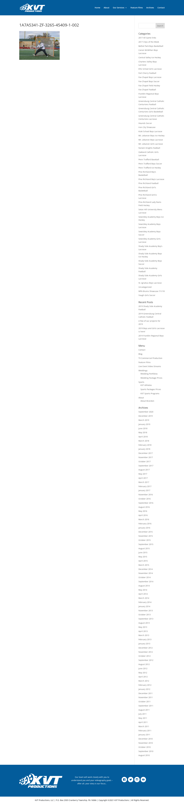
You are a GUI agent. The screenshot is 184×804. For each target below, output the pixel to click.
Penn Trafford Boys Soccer (150, 163)
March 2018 (143, 440)
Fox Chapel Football (147, 89)
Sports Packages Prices (150, 389)
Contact (161, 8)
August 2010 (144, 755)
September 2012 (145, 660)
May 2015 (142, 556)
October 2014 (144, 577)
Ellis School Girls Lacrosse (150, 69)
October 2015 (144, 540)
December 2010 (145, 738)
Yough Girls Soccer (146, 295)
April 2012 (143, 676)
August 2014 (144, 585)
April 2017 (143, 478)
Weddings (142, 370)
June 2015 (142, 552)
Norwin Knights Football (149, 148)
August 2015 (144, 548)
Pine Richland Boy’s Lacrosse (151, 179)
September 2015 (145, 544)
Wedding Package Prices (151, 378)
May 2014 (142, 590)
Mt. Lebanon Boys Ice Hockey (151, 135)
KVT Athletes (146, 385)
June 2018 (142, 428)
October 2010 (144, 747)
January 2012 (144, 689)
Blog (140, 354)
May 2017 (142, 474)
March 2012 (143, 681)
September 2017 (145, 465)
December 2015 (145, 531)
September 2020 (145, 411)
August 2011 (144, 710)
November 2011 (145, 697)
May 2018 (142, 432)
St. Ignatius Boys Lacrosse (150, 283)
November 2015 (145, 536)
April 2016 (143, 515)
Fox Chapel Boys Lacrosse (149, 77)
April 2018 (143, 436)
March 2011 (143, 726)
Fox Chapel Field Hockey (149, 85)
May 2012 (142, 672)
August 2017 (144, 469)
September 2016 (145, 503)
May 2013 (142, 627)
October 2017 (144, 461)
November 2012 (145, 652)
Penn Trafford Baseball (148, 159)
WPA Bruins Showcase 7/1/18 (151, 291)
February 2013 (144, 639)
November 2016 (145, 494)
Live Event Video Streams (149, 366)
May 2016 (142, 511)
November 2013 (145, 610)
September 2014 (145, 581)
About (106, 8)
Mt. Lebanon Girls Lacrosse (150, 144)
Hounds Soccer (145, 123)
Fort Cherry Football (147, 73)
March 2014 (143, 598)
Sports (141, 382)
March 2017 (143, 482)
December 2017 (145, 453)
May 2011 (142, 718)
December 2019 (145, 416)
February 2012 (144, 685)
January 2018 (144, 449)
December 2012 (145, 647)
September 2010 (145, 751)
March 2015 (143, 565)
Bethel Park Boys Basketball (150, 46)
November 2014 (145, 573)
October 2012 (144, 656)
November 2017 (145, 457)
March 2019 (143, 420)
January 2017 (144, 490)
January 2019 (144, 424)
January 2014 (144, 606)
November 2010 (145, 743)
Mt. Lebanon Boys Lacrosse (150, 139)
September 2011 (145, 705)
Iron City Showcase (146, 127)
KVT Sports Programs (149, 393)
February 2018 (144, 445)
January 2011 (144, 734)
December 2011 (145, 693)
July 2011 (142, 714)
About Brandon (147, 401)
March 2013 (143, 635)
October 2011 (144, 701)
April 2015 (143, 561)
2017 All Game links (147, 37)
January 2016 (144, 527)
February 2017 (144, 486)
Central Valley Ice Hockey (149, 57)
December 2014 (145, 569)
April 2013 (143, 631)
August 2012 (144, 664)
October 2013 (144, 614)
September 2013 (145, 618)
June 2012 (142, 668)
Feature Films (137, 8)
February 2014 (144, 602)
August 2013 (144, 623)
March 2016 (143, 519)
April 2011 (143, 722)
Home (97, 8)
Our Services (118, 8)
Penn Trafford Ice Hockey (149, 167)
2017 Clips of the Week (148, 42)
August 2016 (144, 507)
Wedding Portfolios (149, 373)
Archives (150, 8)
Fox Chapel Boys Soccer (148, 81)
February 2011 (144, 730)
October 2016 (144, 498)
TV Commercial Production (150, 358)
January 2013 (144, 643)
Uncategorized (145, 287)
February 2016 (144, 523)
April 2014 (143, 594)
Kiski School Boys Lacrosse (150, 131)
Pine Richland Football (148, 183)
